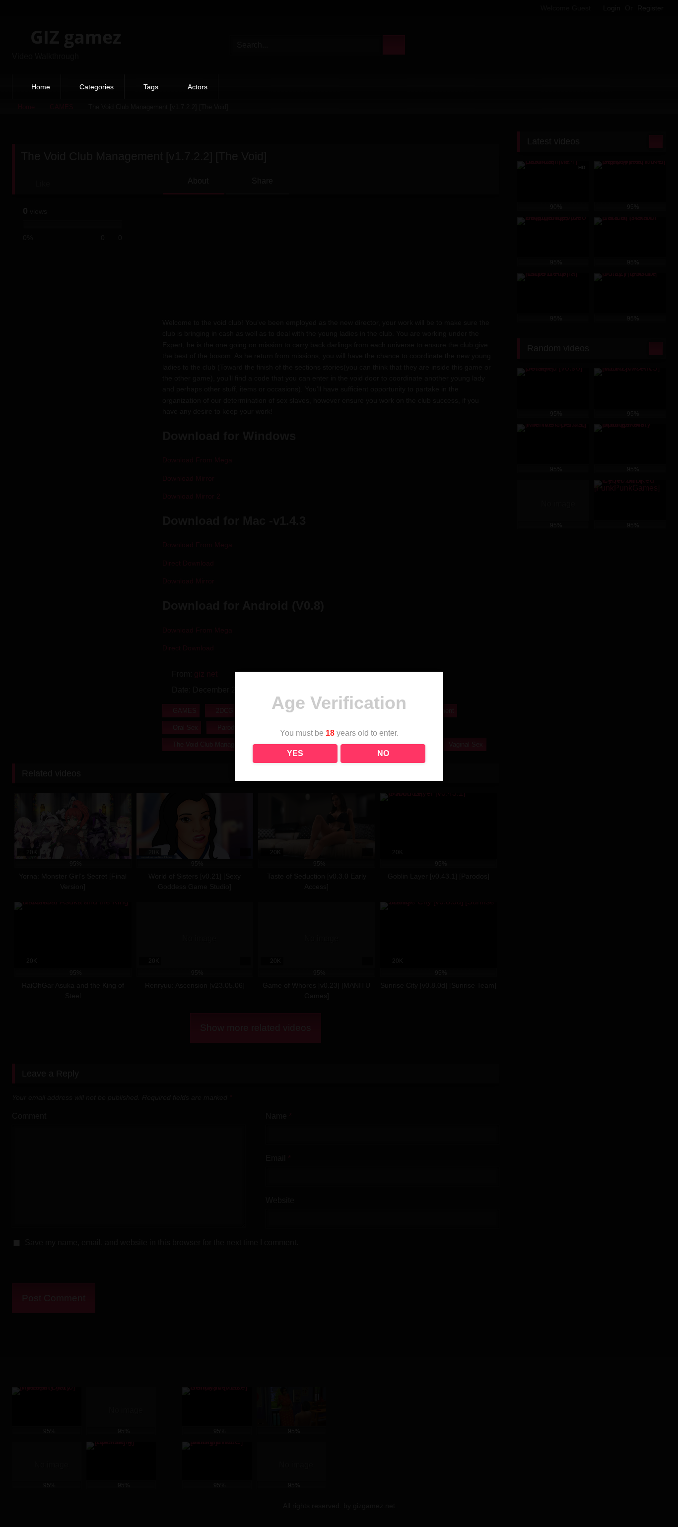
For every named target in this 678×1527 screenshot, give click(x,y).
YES (295, 753)
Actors (197, 87)
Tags (150, 87)
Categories (96, 87)
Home (40, 87)
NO (383, 753)
